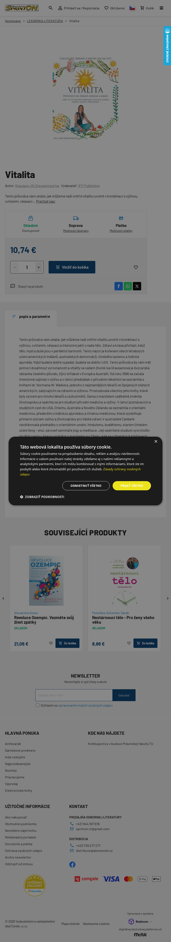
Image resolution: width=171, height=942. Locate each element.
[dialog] (85, 471)
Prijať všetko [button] (132, 486)
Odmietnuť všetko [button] (85, 486)
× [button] (155, 441)
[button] (42, 496)
